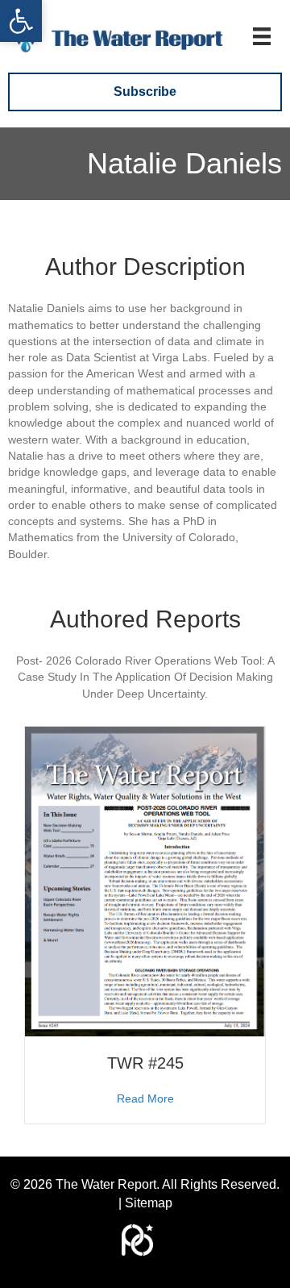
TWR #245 (145, 1063)
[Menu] (262, 36)
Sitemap (148, 1203)
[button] (21, 21)
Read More (145, 1098)
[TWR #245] (145, 880)
